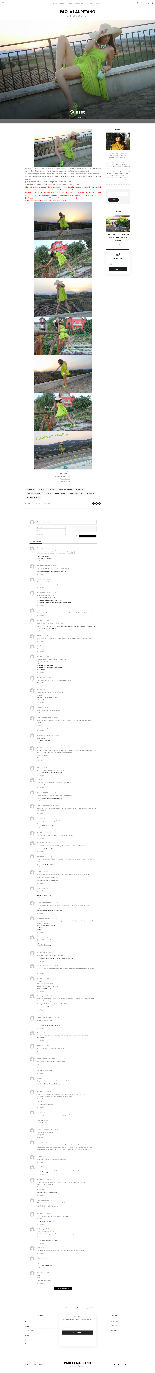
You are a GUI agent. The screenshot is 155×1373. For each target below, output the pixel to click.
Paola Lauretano (60, 493)
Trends (98, 3)
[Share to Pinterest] (99, 503)
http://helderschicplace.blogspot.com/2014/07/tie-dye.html (55, 958)
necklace (68, 476)
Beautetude (40, 682)
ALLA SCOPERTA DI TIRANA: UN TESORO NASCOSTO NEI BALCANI (117, 237)
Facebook (40, 558)
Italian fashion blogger (34, 493)
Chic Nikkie (40, 760)
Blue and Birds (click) (43, 1007)
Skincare (27, 1335)
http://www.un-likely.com (44, 1071)
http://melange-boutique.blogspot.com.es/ (51, 571)
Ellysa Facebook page (44, 945)
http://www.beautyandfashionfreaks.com (49, 772)
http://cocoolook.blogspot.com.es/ (47, 1221)
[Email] (148, 3)
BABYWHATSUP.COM (44, 988)
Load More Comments (63, 1288)
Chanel (52, 489)
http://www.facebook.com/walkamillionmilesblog (54, 602)
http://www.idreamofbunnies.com (47, 698)
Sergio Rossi (90, 493)
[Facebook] (137, 3)
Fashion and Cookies (43, 556)
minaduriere (65, 479)
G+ (45, 558)
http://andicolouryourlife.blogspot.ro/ (48, 1206)
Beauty (27, 1322)
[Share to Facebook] (93, 503)
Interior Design (59, 3)
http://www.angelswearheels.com (47, 1193)
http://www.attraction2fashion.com (47, 881)
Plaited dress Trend (76, 493)
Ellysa (38, 943)
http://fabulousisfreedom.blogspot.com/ (49, 585)
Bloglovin (49, 558)
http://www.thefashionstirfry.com (47, 849)
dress (67, 473)
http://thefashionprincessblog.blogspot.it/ (49, 798)
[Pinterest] (144, 3)
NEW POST (40, 1038)
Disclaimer (114, 1330)
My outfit (48, 493)
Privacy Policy (114, 1321)
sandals (68, 482)
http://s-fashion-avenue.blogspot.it (47, 1240)
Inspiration (79, 489)
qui (31, 182)
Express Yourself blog (65, 489)
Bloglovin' (40, 930)
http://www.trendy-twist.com (46, 825)
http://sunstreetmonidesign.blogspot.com (49, 911)
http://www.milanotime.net (45, 1265)
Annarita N (42, 489)
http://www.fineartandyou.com (46, 785)
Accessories (30, 489)
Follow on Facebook (43, 700)
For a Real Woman (42, 1120)
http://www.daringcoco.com (45, 728)
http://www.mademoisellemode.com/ (48, 1025)
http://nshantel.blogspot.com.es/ (47, 740)
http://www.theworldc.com (45, 1105)
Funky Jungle (45, 864)
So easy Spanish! (42, 1122)
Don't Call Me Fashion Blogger (46, 925)
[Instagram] (152, 3)
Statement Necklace (33, 497)
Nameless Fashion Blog (44, 895)
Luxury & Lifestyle (76, 3)
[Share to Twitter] (96, 503)
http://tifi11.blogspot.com (44, 1172)
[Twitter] (141, 3)
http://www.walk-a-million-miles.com (49, 600)
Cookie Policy (114, 1326)
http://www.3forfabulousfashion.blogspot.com (51, 1084)
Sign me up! (118, 269)
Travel (89, 3)
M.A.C (41, 1364)
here (31, 198)
